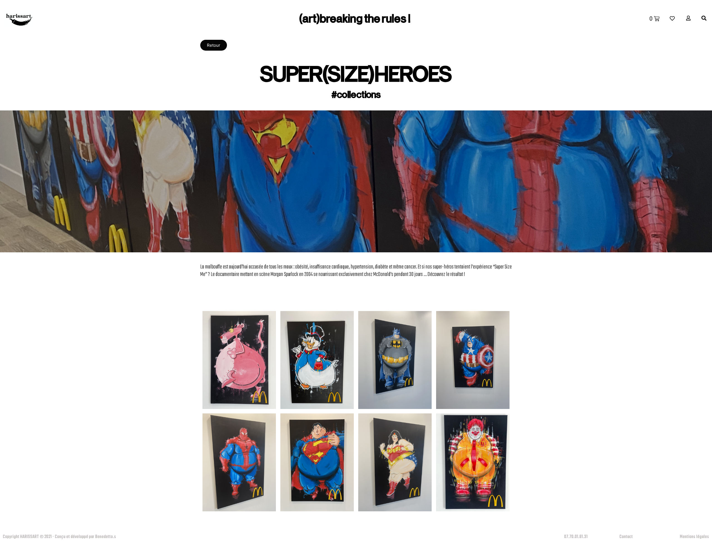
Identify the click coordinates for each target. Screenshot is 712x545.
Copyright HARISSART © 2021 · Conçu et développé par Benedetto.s (59, 537)
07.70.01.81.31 (576, 537)
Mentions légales (694, 537)
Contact (626, 537)
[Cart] (654, 18)
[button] (213, 45)
